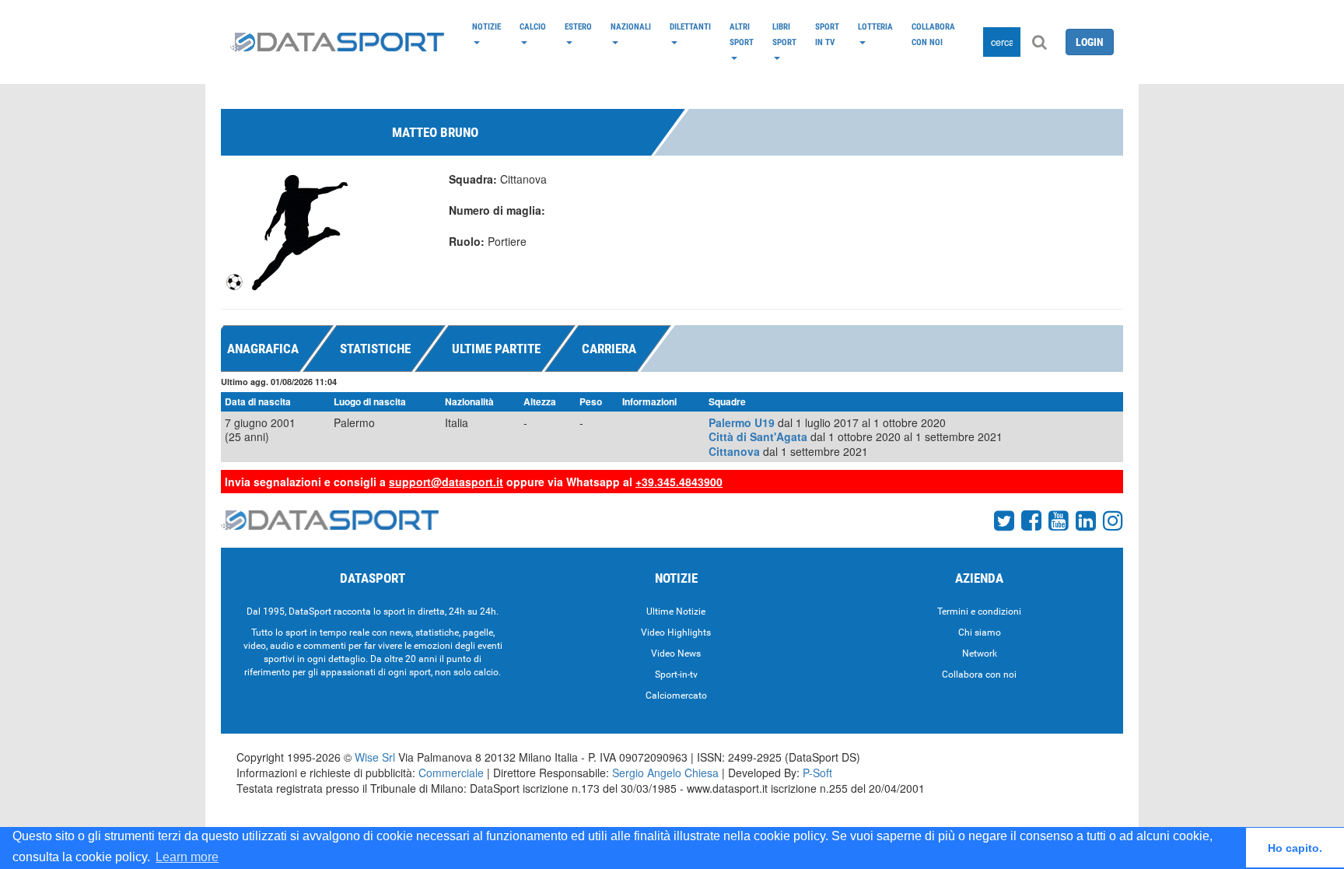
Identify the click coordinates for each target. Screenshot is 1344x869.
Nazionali (631, 26)
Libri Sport (784, 34)
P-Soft (817, 772)
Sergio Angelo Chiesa (665, 772)
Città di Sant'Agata (758, 436)
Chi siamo (979, 632)
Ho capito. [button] (1295, 848)
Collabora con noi (933, 34)
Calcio (533, 26)
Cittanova (734, 451)
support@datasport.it (446, 481)
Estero (578, 26)
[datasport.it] (337, 42)
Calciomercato (676, 695)
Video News (676, 653)
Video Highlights (676, 632)
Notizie (486, 26)
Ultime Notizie (675, 611)
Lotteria (875, 26)
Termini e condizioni (979, 611)
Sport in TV (827, 34)
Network (979, 653)
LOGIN (1090, 42)
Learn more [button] (187, 857)
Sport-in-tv (676, 674)
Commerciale (451, 772)
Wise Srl (375, 757)
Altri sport (742, 34)
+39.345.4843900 (679, 481)
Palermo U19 (742, 422)
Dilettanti (690, 26)
